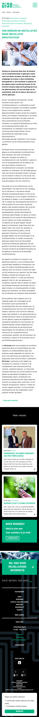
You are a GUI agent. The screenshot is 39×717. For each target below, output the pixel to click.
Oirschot (19, 605)
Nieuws (9, 12)
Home (3, 12)
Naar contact (19, 615)
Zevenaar (19, 599)
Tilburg (19, 610)
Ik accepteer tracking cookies (17, 706)
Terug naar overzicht (10, 400)
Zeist (19, 597)
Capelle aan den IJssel (19, 602)
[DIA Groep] (12, 5)
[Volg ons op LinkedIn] (19, 662)
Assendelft (19, 607)
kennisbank (16, 12)
